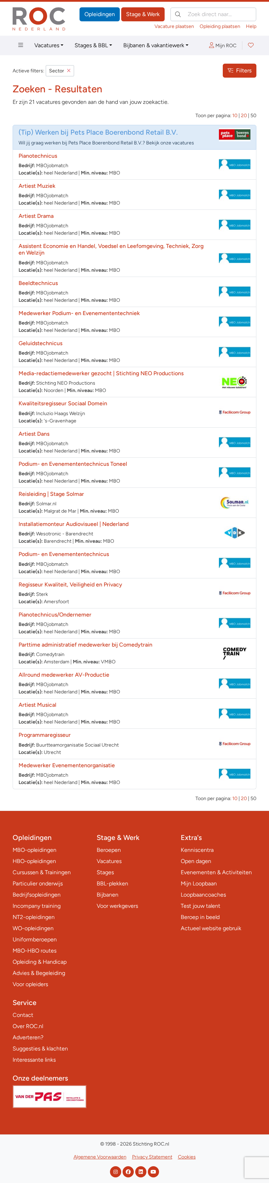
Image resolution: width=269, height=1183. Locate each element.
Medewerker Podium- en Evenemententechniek (79, 313)
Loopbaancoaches (203, 894)
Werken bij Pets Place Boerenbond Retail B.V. (106, 132)
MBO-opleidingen (34, 850)
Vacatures (46, 45)
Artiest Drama (36, 216)
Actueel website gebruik (211, 928)
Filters (243, 70)
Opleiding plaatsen (220, 26)
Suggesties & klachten (40, 1048)
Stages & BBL (91, 45)
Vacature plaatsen (174, 26)
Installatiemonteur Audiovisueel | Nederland (74, 524)
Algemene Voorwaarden (100, 1157)
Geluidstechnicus (40, 343)
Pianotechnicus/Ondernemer (55, 614)
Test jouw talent (200, 906)
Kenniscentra (197, 850)
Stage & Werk (143, 14)
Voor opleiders (30, 984)
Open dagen (196, 861)
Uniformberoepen (35, 939)
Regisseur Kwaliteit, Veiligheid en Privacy (70, 584)
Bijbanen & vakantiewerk (153, 45)
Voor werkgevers (117, 906)
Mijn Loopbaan (199, 883)
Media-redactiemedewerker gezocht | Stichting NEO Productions (101, 373)
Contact (23, 1015)
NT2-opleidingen (34, 917)
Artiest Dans (34, 433)
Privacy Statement (152, 1157)
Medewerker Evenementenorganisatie (67, 765)
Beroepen (109, 850)
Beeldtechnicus (38, 283)
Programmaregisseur (45, 735)
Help (251, 26)
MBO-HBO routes (34, 950)
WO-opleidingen (33, 928)
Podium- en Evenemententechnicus (64, 554)
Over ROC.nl (28, 1026)
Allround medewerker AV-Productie (64, 674)
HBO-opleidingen (34, 861)
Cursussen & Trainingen (42, 872)
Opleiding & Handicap (40, 961)
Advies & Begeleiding (39, 973)
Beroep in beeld (200, 917)
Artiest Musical (37, 704)
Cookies (187, 1157)
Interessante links (34, 1059)
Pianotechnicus (38, 155)
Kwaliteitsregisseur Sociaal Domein (63, 403)
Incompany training (37, 906)
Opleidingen (99, 14)
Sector (56, 71)
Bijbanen (107, 894)
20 (244, 116)
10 (234, 116)
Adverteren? (28, 1037)
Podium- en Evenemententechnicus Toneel (73, 464)
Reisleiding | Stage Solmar (51, 494)
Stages (105, 872)
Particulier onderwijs (38, 883)
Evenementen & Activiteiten (216, 872)
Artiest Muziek (37, 186)
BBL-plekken (112, 883)
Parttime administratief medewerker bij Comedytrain (85, 644)
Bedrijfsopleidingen (37, 894)
